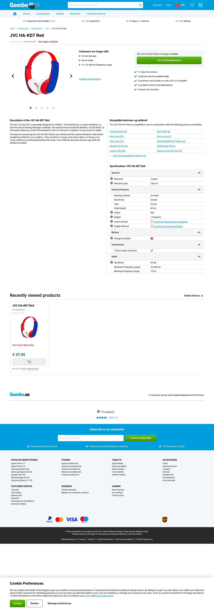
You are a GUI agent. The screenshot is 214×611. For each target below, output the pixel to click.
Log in (169, 5)
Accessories (43, 13)
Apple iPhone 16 (18, 466)
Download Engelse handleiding (168, 226)
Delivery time (16, 495)
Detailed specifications (90, 79)
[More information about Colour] (111, 212)
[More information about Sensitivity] (111, 262)
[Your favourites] (192, 5)
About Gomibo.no (68, 539)
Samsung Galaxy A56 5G (21, 472)
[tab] (31, 108)
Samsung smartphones (71, 466)
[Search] (140, 5)
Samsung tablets (119, 466)
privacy (87, 596)
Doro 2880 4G (163, 131)
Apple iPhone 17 (18, 463)
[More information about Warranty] (111, 178)
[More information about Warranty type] (111, 183)
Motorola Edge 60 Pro (20, 477)
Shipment (15, 498)
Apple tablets (117, 463)
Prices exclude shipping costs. (136, 531)
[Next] (71, 76)
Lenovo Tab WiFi (117, 151)
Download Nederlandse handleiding (171, 222)
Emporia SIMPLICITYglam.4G (171, 141)
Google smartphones (70, 475)
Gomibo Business (69, 490)
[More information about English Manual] (111, 226)
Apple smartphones (70, 463)
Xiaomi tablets (118, 469)
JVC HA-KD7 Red (59, 28)
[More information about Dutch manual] (111, 221)
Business (75, 13)
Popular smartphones (24, 460)
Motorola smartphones (71, 472)
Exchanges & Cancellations (22, 501)
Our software (117, 493)
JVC (47, 28)
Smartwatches (169, 477)
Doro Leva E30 (117, 136)
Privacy (82, 539)
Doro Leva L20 (164, 136)
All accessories (169, 480)
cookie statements (104, 596)
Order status (16, 493)
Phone (26, 13)
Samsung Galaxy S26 (20, 469)
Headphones (36, 28)
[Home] (15, 14)
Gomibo (116, 486)
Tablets (60, 13)
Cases (165, 463)
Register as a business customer (75, 493)
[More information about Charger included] (111, 238)
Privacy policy (118, 495)
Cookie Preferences (105, 539)
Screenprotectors (170, 466)
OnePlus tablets (118, 475)
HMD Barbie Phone (166, 146)
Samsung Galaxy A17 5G (21, 480)
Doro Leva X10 (117, 141)
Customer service (95, 13)
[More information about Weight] (111, 217)
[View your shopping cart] (200, 5)
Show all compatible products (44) (129, 155)
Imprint (91, 539)
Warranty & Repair (18, 504)
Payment (15, 490)
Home (12, 28)
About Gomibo (118, 490)
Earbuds (166, 472)
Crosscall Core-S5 (118, 131)
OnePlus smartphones (71, 469)
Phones (66, 460)
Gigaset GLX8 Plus (119, 146)
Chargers (166, 469)
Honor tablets (118, 472)
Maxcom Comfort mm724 (169, 151)
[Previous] (13, 76)
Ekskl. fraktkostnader (30, 369)
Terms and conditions (125, 539)
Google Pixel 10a (18, 475)
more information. (134, 534)
